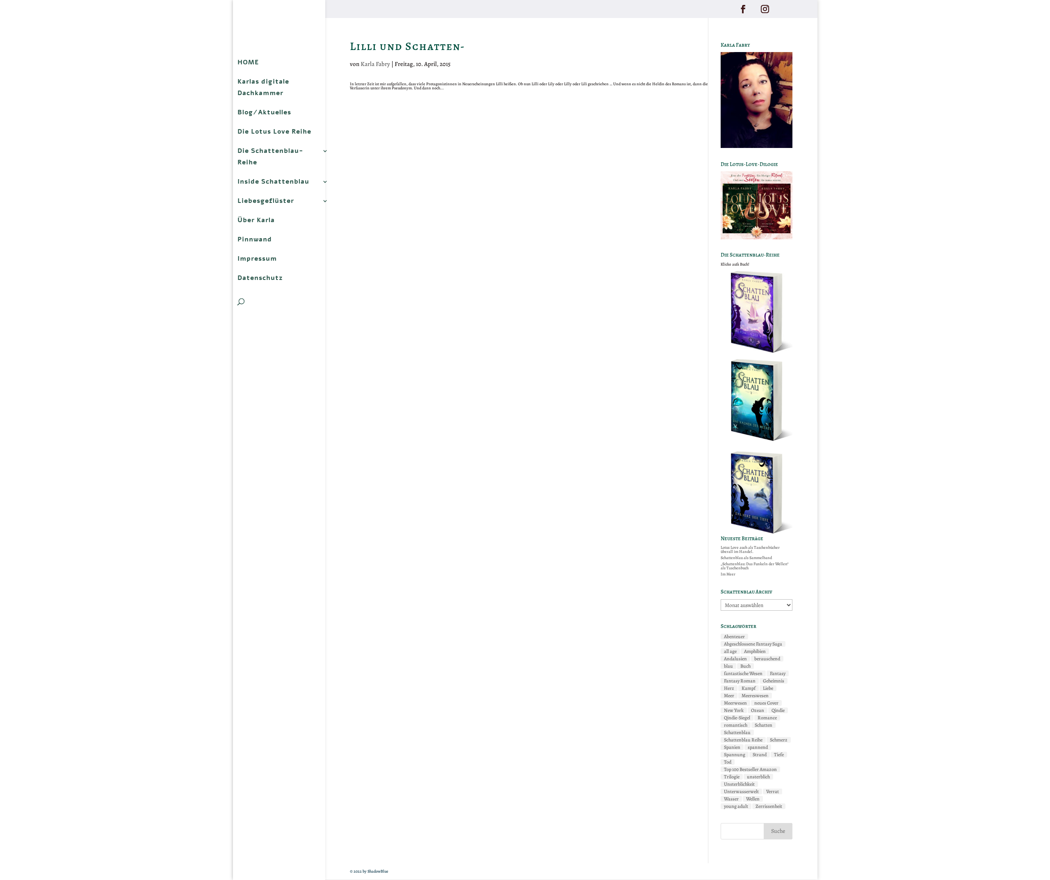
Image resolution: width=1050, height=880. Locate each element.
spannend (758, 747)
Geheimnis (773, 681)
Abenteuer (734, 636)
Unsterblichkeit (739, 784)
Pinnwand (254, 239)
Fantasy (777, 673)
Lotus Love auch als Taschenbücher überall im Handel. (750, 549)
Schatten (763, 725)
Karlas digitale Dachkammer (263, 87)
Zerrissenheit (769, 806)
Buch (745, 666)
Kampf (749, 688)
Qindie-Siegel (737, 718)
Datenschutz (260, 277)
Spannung (734, 754)
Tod (727, 762)
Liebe (768, 688)
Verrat (772, 791)
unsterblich (758, 777)
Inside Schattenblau (273, 181)
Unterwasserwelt (741, 791)
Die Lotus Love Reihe (274, 131)
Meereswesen (755, 695)
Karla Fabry (375, 64)
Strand (760, 754)
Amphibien (755, 651)
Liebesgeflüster (265, 200)
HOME (248, 62)
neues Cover (766, 703)
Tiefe (779, 754)
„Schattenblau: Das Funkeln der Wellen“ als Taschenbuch (755, 566)
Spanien (732, 747)
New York (734, 710)
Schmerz (779, 740)
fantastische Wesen (743, 673)
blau (728, 666)
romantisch (735, 725)
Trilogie (732, 777)
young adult (736, 806)
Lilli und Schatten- (407, 46)
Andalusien (735, 659)
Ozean (757, 710)
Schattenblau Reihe (743, 740)
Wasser (731, 799)
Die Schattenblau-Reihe (270, 156)
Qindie (778, 710)
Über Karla (256, 220)
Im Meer (728, 574)
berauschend (767, 659)
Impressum (257, 258)
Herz (729, 688)
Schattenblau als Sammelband (746, 557)
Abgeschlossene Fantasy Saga (753, 644)
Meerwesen (735, 703)
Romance (767, 718)
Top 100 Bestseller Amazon (750, 769)
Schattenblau (737, 732)
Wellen (753, 799)
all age (730, 651)
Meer (729, 695)
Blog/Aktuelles (264, 112)
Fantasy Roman (740, 681)
